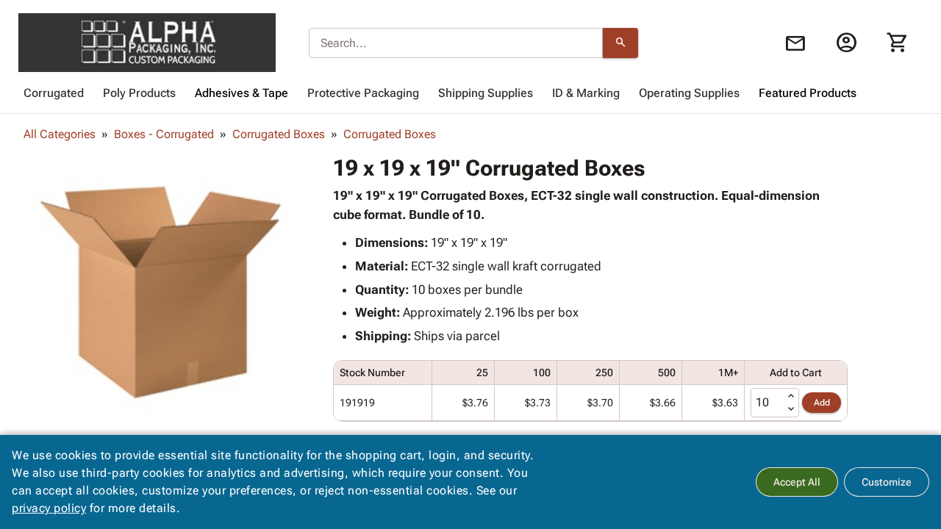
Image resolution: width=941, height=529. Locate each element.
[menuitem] (53, 93)
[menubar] (470, 93)
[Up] (791, 396)
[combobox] (456, 43)
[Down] (791, 409)
